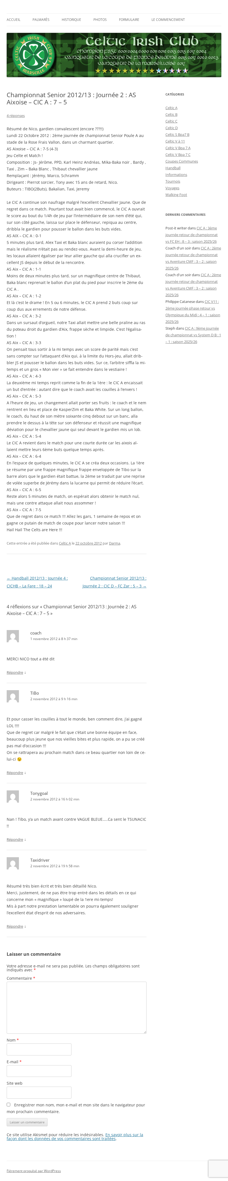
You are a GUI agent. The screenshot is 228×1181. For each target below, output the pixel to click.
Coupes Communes (181, 161)
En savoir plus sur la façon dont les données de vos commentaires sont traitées (75, 1136)
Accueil (13, 19)
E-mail (14, 1061)
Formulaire (129, 19)
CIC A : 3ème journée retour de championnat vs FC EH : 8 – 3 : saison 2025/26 (191, 235)
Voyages (172, 187)
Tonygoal (39, 793)
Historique (71, 19)
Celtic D (171, 127)
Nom (13, 1040)
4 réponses (16, 115)
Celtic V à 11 (175, 141)
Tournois (172, 181)
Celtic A (65, 543)
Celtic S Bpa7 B (177, 134)
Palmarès (41, 19)
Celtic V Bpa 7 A (177, 147)
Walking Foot (176, 194)
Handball (172, 167)
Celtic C (171, 121)
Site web (15, 1083)
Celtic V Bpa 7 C (177, 154)
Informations (176, 174)
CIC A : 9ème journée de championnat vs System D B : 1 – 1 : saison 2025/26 (193, 335)
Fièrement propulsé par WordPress (34, 1170)
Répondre (15, 672)
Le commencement (168, 19)
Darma (114, 543)
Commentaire (21, 978)
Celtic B (171, 114)
